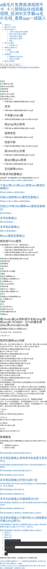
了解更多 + (4, 409)
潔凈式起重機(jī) (34, 67)
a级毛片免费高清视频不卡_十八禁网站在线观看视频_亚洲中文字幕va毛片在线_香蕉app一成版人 (23, 11)
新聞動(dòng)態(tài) (16, 56)
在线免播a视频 (23, 565)
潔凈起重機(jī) (12, 67)
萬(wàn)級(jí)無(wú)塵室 (17, 34)
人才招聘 (8, 50)
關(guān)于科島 (10, 27)
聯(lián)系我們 (10, 61)
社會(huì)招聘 (14, 52)
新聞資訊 (8, 54)
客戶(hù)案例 (9, 43)
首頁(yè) (8, 25)
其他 (10, 41)
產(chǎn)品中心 (10, 29)
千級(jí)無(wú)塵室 (15, 36)
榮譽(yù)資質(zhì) (11, 47)
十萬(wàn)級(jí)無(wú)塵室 (18, 31)
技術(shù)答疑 (14, 59)
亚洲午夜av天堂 (34, 565)
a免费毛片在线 (19, 568)
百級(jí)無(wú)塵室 (15, 38)
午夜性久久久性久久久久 (9, 565)
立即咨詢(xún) (5, 335)
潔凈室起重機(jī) (22, 67)
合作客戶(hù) (13, 45)
